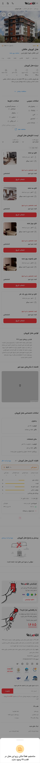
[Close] (20, 740)
